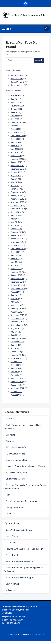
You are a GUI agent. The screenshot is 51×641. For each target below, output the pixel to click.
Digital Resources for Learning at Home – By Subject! (23, 427)
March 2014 (16, 352)
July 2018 (15, 215)
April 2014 (15, 348)
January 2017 (16, 275)
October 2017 (16, 245)
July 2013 (15, 368)
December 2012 (17, 388)
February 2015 (17, 338)
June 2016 (15, 295)
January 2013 (16, 385)
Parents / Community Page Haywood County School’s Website (24, 487)
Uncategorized (17, 85)
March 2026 (16, 102)
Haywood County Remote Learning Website (25, 466)
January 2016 (16, 312)
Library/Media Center (15, 479)
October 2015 (16, 322)
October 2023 (16, 126)
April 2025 (15, 119)
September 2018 (18, 209)
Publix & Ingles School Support (20, 577)
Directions (10, 435)
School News (16, 82)
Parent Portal (12, 555)
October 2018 (16, 205)
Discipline (10, 441)
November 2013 (17, 358)
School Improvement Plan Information (23, 501)
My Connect (11, 542)
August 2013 (16, 365)
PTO (8, 495)
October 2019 (16, 172)
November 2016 (17, 282)
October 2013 (16, 362)
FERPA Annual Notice (15, 454)
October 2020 (16, 132)
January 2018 (16, 235)
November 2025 (17, 106)
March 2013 (16, 378)
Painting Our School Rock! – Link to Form (24, 549)
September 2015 (18, 325)
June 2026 (15, 99)
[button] (6, 29)
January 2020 (16, 162)
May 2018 (15, 222)
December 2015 (17, 315)
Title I (8, 513)
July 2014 (15, 345)
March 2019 (16, 189)
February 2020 (17, 159)
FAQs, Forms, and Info (16, 447)
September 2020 (18, 136)
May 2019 (15, 182)
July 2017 (15, 255)
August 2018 (16, 212)
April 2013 (15, 375)
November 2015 (17, 318)
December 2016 (17, 278)
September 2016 (18, 288)
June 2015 (15, 335)
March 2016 (16, 305)
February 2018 (17, 232)
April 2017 (15, 265)
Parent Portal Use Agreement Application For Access (23, 569)
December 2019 (17, 165)
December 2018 (17, 199)
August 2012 (16, 395)
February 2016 (17, 308)
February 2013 (17, 381)
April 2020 (15, 152)
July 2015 (15, 332)
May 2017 (15, 262)
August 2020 (16, 139)
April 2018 (15, 225)
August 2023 (16, 129)
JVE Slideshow (17, 75)
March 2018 (16, 229)
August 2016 (16, 292)
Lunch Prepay (12, 536)
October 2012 (16, 391)
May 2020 (15, 149)
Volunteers (11, 590)
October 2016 (16, 285)
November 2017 (17, 242)
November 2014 (17, 342)
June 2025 (15, 112)
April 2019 (15, 185)
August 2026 (16, 96)
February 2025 (17, 122)
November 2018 (17, 202)
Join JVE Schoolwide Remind (19, 530)
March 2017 (16, 268)
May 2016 (15, 298)
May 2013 (15, 372)
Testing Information (14, 507)
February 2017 (17, 272)
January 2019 (16, 195)
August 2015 (16, 328)
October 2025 (16, 109)
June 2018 (15, 219)
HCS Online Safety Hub (16, 472)
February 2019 (17, 192)
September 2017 (18, 249)
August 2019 (16, 175)
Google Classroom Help (16, 460)
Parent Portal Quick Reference (19, 561)
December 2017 (17, 239)
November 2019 (17, 169)
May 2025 (15, 116)
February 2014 (17, 355)
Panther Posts (17, 78)
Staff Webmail (12, 584)
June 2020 (15, 146)
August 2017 (16, 252)
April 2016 (15, 302)
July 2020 (15, 142)
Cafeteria (10, 418)
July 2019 (15, 179)
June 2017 (15, 259)
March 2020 (16, 155)
